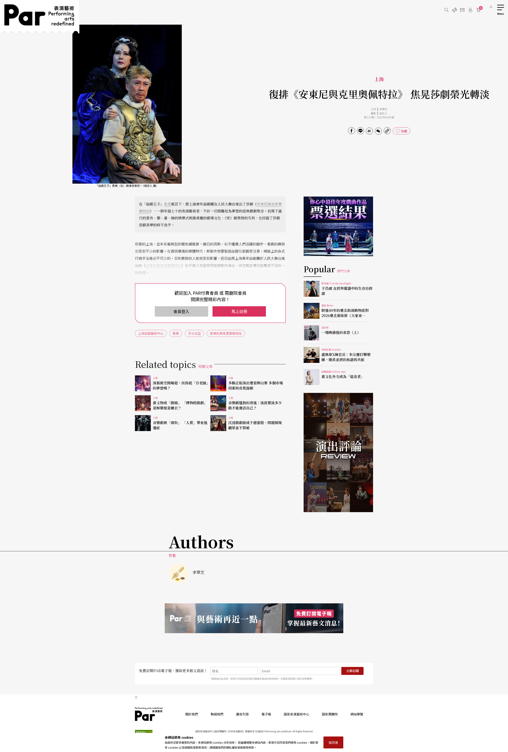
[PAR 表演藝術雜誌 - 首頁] (39, 16)
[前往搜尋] (446, 10)
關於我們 (191, 714)
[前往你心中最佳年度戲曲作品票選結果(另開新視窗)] (338, 226)
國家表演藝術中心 (296, 714)
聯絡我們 (217, 714)
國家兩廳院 (330, 714)
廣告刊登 (242, 714)
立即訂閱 (352, 671)
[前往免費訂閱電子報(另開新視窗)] (254, 618)
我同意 (333, 742)
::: (491, 6)
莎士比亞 (194, 333)
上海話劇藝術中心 (151, 333)
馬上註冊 (239, 311)
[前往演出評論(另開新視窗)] (338, 452)
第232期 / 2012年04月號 (379, 117)
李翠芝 (383, 109)
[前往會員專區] (470, 10)
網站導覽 (356, 714)
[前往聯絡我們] (462, 10)
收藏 (404, 131)
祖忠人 (383, 113)
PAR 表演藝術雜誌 (149, 714)
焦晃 (167, 203)
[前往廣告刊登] (454, 10)
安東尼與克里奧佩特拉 (163, 265)
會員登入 (181, 311)
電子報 (266, 714)
